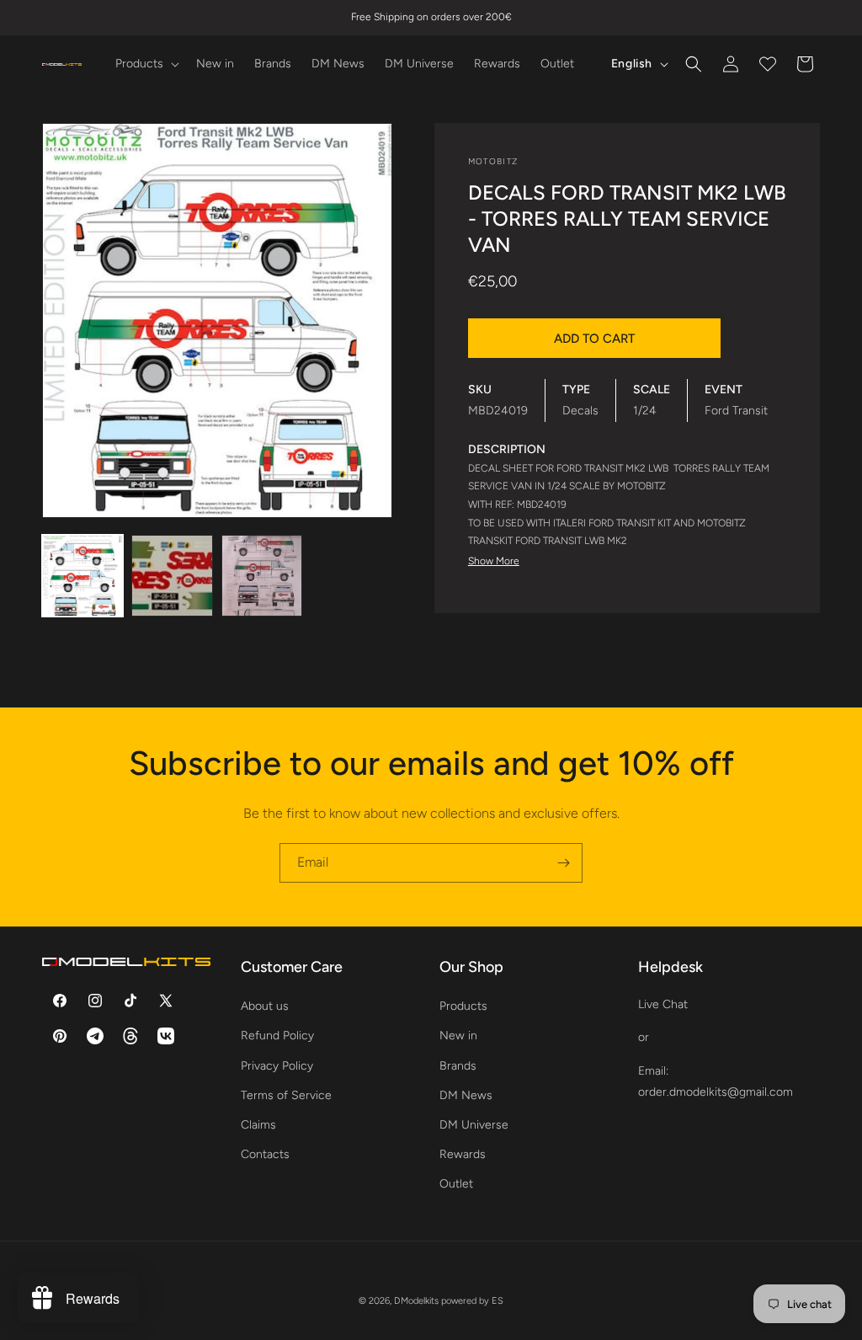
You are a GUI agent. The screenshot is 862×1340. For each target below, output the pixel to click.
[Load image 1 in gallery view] (82, 575)
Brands (457, 1066)
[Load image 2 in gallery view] (171, 575)
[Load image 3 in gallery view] (261, 575)
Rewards (462, 1154)
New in (458, 1035)
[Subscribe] (563, 863)
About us (265, 1006)
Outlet (456, 1184)
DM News (465, 1095)
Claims (258, 1125)
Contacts (265, 1154)
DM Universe (473, 1125)
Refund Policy (277, 1035)
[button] (145, 64)
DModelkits (416, 1300)
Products (463, 1006)
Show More (493, 561)
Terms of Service (286, 1095)
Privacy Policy (277, 1066)
